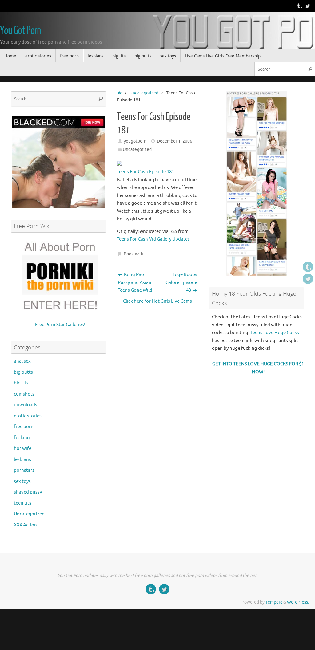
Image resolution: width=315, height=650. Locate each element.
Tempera (273, 602)
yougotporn (135, 141)
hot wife (22, 448)
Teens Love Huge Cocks (274, 333)
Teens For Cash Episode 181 (145, 172)
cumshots (24, 394)
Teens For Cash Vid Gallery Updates (153, 239)
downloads (25, 405)
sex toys (22, 481)
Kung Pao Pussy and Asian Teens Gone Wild (135, 282)
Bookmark (133, 254)
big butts (23, 372)
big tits (21, 383)
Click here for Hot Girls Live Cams (157, 301)
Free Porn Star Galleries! (60, 325)
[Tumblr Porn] (299, 6)
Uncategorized (144, 93)
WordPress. (298, 602)
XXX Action (25, 525)
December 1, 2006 (174, 141)
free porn (24, 427)
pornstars (24, 470)
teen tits (22, 503)
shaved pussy (28, 492)
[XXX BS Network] (307, 6)
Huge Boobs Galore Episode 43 (181, 282)
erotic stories (28, 416)
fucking (22, 438)
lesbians (22, 460)
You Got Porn (20, 31)
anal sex (22, 361)
